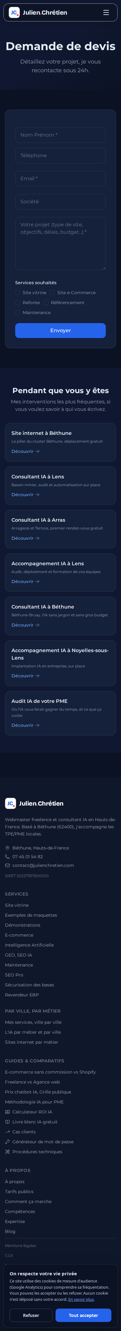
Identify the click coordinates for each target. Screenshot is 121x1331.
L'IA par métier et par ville (33, 1032)
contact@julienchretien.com (43, 865)
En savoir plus (81, 1299)
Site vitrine (34, 292)
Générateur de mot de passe (43, 1142)
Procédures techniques (37, 1152)
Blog (10, 1231)
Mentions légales (20, 1245)
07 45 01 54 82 (27, 856)
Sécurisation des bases (29, 985)
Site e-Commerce (76, 292)
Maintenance (37, 312)
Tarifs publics (19, 1191)
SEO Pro (14, 975)
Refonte (31, 302)
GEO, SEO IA (18, 955)
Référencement (67, 302)
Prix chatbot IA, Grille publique (38, 1092)
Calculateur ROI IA (32, 1112)
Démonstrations (22, 925)
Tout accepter (83, 1315)
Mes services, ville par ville (33, 1022)
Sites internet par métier (31, 1042)
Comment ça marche (28, 1201)
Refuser (31, 1315)
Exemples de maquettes (31, 915)
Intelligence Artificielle (29, 945)
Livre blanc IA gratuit (35, 1122)
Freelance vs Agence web (32, 1082)
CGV (9, 1255)
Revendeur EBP (22, 995)
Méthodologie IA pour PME (34, 1102)
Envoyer (60, 330)
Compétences (20, 1211)
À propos (15, 1181)
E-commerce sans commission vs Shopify (50, 1072)
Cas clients (24, 1132)
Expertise (15, 1221)
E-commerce (19, 935)
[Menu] (106, 12)
